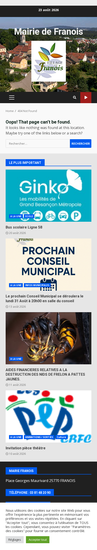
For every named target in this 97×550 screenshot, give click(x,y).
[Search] (74, 97)
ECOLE (29, 216)
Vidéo (85, 97)
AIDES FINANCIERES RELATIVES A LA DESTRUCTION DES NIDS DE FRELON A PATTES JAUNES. (48, 338)
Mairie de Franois (48, 31)
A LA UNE (15, 216)
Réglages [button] (14, 540)
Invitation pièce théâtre (48, 416)
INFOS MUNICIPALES (37, 285)
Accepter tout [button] (38, 540)
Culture (61, 437)
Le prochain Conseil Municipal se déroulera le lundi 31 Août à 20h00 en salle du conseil (48, 264)
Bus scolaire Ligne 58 (48, 196)
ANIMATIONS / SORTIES (39, 437)
